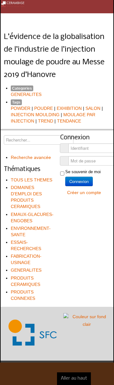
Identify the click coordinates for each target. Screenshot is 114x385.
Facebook (106, 21)
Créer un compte (84, 192)
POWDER (20, 108)
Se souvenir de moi (83, 171)
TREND (45, 120)
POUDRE (43, 108)
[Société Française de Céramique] (57, 6)
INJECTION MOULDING (35, 114)
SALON (93, 108)
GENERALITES (26, 94)
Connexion (79, 181)
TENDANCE (69, 120)
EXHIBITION (69, 108)
